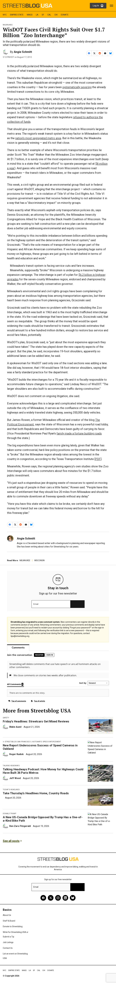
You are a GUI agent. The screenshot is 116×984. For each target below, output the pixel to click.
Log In (96, 5)
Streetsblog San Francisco (18, 742)
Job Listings (8, 942)
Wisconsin (39, 560)
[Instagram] (58, 898)
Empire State (16, 15)
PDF (98, 459)
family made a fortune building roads (79, 433)
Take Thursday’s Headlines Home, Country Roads (36, 793)
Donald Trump (9, 813)
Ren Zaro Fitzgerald (20, 826)
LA (37, 15)
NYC (5, 15)
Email (35, 604)
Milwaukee (8, 25)
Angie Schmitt (23, 52)
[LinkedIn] (65, 898)
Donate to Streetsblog (12, 926)
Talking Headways (11, 765)
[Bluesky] (73, 898)
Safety (6, 718)
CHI (55, 15)
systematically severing (77, 87)
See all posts (11, 841)
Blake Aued (15, 727)
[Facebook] (43, 898)
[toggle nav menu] (111, 6)
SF (43, 15)
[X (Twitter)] (50, 898)
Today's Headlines (11, 789)
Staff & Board (9, 921)
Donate (64, 15)
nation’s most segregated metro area (38, 138)
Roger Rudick (16, 754)
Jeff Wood (15, 778)
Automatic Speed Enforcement (46, 742)
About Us (7, 915)
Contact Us (8, 948)
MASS (30, 15)
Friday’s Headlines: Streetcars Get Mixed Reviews (36, 721)
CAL (49, 15)
